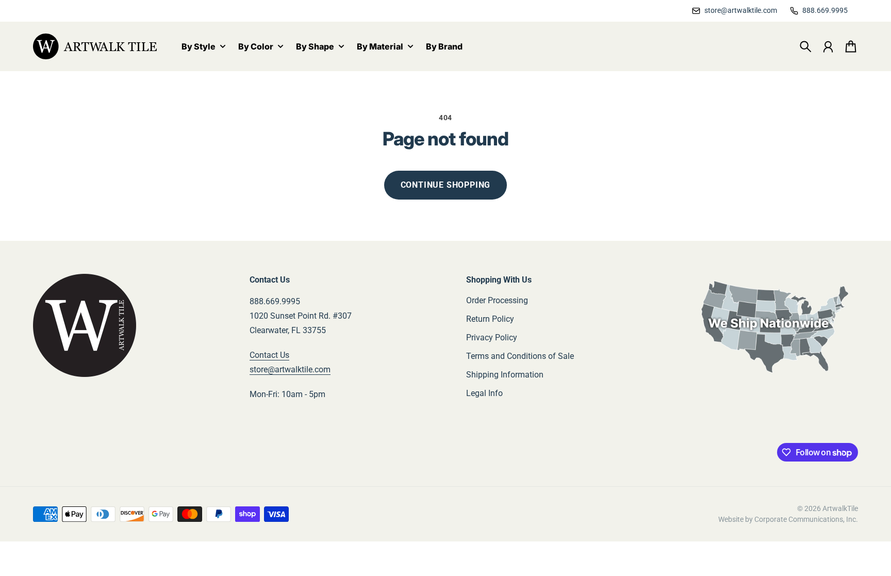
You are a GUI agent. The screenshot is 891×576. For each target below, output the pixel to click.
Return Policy (490, 319)
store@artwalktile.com (290, 369)
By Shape (315, 47)
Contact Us (269, 355)
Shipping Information (504, 375)
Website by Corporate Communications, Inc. (788, 519)
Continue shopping (446, 185)
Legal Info (484, 393)
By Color (255, 47)
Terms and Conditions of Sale (520, 356)
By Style (199, 47)
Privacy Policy (491, 337)
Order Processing (497, 300)
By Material (380, 47)
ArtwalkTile (840, 508)
